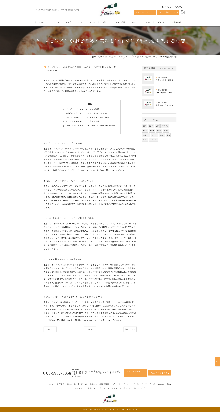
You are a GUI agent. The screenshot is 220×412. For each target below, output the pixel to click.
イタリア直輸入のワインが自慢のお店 (82, 121)
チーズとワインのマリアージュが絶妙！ (83, 109)
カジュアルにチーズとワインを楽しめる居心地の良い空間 (91, 125)
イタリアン (164, 126)
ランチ (151, 126)
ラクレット (153, 140)
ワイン (145, 130)
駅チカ (159, 130)
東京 (144, 126)
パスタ (166, 130)
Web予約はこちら (167, 12)
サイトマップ (139, 388)
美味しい (146, 135)
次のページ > (130, 329)
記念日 (162, 135)
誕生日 (145, 140)
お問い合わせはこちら (145, 12)
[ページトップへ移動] (174, 373)
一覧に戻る (90, 329)
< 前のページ (50, 329)
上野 (157, 126)
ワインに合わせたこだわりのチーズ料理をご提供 (87, 117)
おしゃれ (154, 135)
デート (152, 130)
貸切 (168, 135)
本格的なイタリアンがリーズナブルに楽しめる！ (87, 113)
